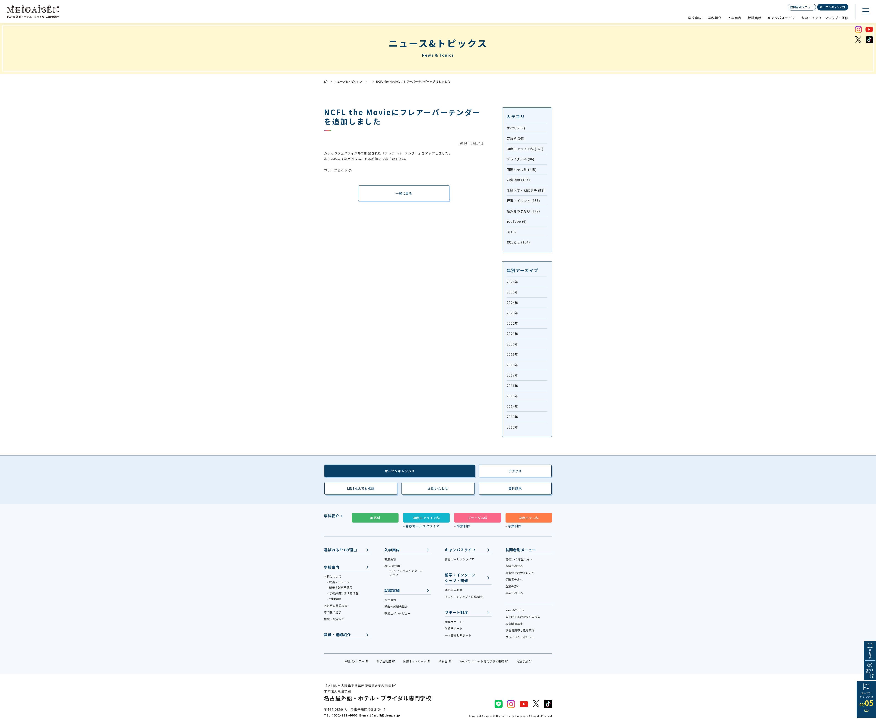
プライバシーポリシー (520, 637)
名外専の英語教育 (335, 605)
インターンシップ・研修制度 (464, 597)
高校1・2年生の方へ (519, 559)
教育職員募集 (514, 623)
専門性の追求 (333, 612)
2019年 (512, 354)
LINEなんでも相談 (361, 488)
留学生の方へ (514, 566)
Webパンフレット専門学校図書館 (482, 661)
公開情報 (335, 599)
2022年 (512, 323)
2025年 (512, 292)
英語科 (375, 517)
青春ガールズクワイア (422, 526)
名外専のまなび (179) (523, 211)
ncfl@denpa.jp (387, 715)
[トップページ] (326, 81)
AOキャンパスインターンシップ (406, 573)
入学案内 (734, 18)
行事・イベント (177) (523, 200)
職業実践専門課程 (341, 587)
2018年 (512, 365)
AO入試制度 (392, 566)
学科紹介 (714, 18)
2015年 (512, 396)
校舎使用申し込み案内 (520, 630)
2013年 (512, 416)
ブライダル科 (477, 517)
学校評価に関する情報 (343, 593)
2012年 (512, 427)
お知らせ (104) (518, 242)
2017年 (512, 375)
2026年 (512, 282)
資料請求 (870, 653)
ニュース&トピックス (348, 81)
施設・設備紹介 (334, 619)
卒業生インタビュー (397, 613)
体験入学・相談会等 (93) (526, 190)
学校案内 (694, 18)
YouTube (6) (517, 221)
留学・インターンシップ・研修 (824, 18)
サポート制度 (456, 612)
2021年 (512, 333)
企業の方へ (513, 586)
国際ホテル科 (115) (522, 169)
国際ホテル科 (529, 517)
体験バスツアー (354, 661)
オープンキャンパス (833, 7)
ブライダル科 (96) (520, 159)
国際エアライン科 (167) (525, 148)
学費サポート (453, 628)
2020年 (512, 344)
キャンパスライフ (781, 18)
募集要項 (390, 559)
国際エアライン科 (426, 517)
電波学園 (522, 661)
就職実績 (754, 18)
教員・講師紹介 (337, 634)
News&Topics (515, 610)
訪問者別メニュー (802, 7)
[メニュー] (865, 11)
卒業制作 (463, 526)
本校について (333, 576)
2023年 (512, 313)
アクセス (515, 471)
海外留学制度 (453, 590)
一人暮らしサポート (458, 635)
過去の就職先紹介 (396, 606)
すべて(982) (516, 128)
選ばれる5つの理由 (340, 549)
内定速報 (390, 600)
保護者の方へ (514, 579)
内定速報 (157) (518, 180)
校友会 (443, 661)
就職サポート (453, 622)
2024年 (512, 302)
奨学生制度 (384, 661)
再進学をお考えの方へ (520, 573)
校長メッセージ (339, 582)
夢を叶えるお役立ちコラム (523, 617)
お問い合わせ (438, 488)
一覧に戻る (403, 193)
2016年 (512, 385)
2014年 (512, 406)
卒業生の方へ (514, 593)
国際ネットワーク (415, 661)
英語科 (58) (515, 138)
